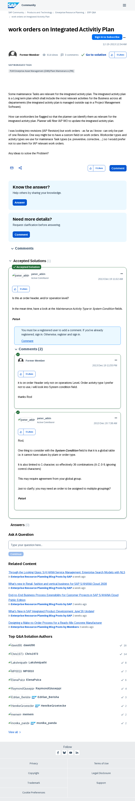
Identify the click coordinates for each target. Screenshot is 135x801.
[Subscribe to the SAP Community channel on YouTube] (70, 752)
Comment (118, 168)
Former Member (29, 54)
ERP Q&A (91, 12)
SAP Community (16, 12)
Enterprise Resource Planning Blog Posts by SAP (41, 576)
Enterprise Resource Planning (69, 12)
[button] (112, 55)
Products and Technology (39, 12)
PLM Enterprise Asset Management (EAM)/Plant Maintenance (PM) (41, 71)
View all (13, 732)
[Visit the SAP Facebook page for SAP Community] (58, 752)
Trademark (33, 782)
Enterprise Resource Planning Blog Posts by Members (45, 627)
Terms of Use (101, 763)
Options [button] (124, 37)
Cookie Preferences (33, 792)
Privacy (34, 763)
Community (28, 5)
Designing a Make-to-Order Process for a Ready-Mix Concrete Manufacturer (55, 622)
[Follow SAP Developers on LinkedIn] (77, 752)
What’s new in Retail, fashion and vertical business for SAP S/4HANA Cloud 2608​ (57, 583)
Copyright (33, 773)
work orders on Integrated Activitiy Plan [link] (31, 17)
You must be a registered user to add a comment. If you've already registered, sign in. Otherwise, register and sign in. (62, 332)
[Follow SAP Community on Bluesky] (64, 752)
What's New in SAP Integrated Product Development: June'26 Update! (51, 611)
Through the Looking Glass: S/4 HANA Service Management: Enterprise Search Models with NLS (66, 572)
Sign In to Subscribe (107, 37)
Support (101, 782)
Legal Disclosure (101, 773)
